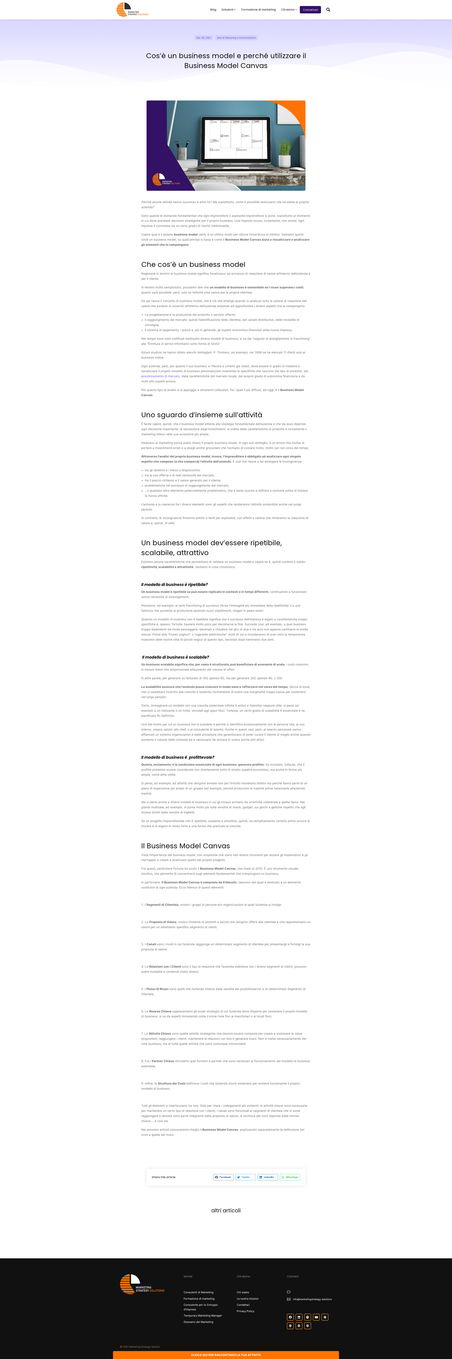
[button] (223, 1177)
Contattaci (310, 10)
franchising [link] (301, 338)
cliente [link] (153, 278)
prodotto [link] (204, 314)
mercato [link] (181, 320)
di (160, 376)
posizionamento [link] (152, 376)
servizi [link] (169, 344)
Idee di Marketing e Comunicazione (236, 37)
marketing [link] (148, 434)
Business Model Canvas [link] (243, 239)
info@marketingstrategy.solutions (312, 1299)
